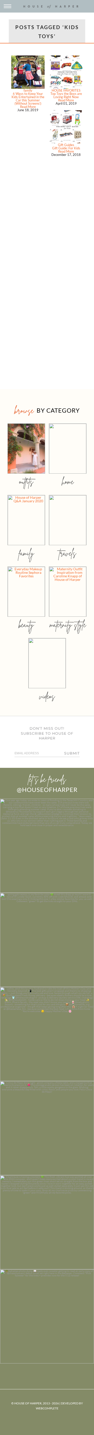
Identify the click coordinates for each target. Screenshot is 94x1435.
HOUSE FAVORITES (66, 90)
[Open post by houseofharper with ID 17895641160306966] (47, 1316)
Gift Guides (66, 145)
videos (47, 696)
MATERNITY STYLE (68, 624)
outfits (26, 481)
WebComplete (47, 1408)
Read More (28, 107)
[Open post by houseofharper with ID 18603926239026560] (47, 846)
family (28, 90)
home (68, 481)
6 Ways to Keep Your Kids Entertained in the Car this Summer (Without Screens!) (28, 98)
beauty (26, 624)
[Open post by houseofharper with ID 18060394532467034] (47, 940)
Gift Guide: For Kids (66, 148)
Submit (72, 753)
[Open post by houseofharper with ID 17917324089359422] (47, 1128)
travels (67, 553)
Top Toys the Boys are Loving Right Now (66, 95)
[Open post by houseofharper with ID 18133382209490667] (47, 1034)
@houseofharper (47, 789)
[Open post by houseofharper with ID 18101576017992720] (47, 1222)
